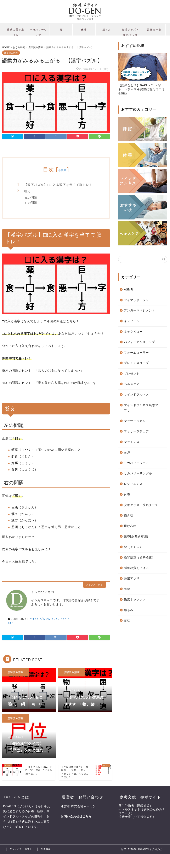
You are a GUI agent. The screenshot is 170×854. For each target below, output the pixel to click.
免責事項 (46, 849)
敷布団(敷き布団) (136, 536)
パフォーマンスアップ (139, 342)
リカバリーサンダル (138, 473)
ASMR (128, 289)
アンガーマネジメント (139, 310)
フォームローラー (136, 352)
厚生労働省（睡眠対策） (136, 805)
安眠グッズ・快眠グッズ (130, 32)
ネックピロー (133, 331)
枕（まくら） (133, 547)
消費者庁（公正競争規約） (137, 816)
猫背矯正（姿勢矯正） (139, 557)
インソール (132, 321)
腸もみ (106, 29)
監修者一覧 (154, 29)
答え (27, 191)
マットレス (132, 442)
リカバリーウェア (38, 32)
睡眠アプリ (132, 578)
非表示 (62, 170)
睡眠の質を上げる (15, 32)
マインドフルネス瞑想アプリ (141, 408)
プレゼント (132, 373)
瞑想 (127, 589)
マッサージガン (135, 421)
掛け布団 (130, 526)
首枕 (127, 620)
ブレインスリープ (136, 363)
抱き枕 (128, 515)
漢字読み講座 (11, 52)
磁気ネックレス (135, 599)
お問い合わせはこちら (76, 816)
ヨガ (127, 452)
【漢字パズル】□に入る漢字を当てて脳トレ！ (58, 185)
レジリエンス (133, 483)
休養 (84, 29)
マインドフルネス (136, 394)
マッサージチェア (136, 431)
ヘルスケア (132, 384)
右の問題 (31, 202)
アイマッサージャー (138, 300)
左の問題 (31, 197)
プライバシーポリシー (22, 849)
